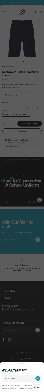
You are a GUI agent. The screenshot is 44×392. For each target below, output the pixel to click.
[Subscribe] (37, 378)
